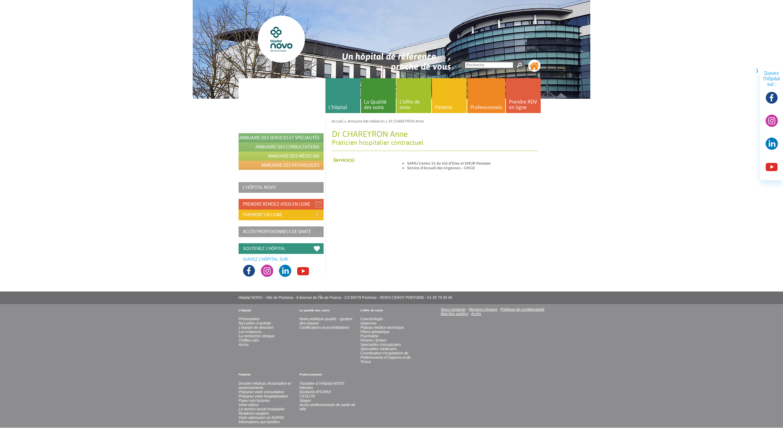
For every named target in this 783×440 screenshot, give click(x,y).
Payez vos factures (254, 400)
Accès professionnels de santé (277, 231)
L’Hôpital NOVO (259, 187)
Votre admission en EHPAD (261, 418)
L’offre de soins (409, 104)
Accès (476, 314)
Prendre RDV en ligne (523, 104)
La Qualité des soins (375, 104)
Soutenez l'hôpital (264, 248)
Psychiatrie (369, 336)
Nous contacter (453, 309)
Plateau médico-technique (382, 327)
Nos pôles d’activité (255, 323)
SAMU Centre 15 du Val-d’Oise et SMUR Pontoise (449, 163)
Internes (306, 388)
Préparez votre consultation (261, 392)
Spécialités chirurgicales (380, 345)
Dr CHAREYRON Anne (406, 121)
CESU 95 (307, 396)
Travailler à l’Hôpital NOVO (321, 383)
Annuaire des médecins (366, 121)
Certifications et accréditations (324, 327)
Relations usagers (254, 413)
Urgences (368, 323)
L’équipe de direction (256, 327)
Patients (443, 107)
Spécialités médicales (378, 349)
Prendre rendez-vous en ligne (276, 204)
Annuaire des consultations (287, 147)
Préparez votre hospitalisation (263, 396)
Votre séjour (249, 405)
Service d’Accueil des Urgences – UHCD (441, 168)
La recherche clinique (257, 336)
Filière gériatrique (375, 332)
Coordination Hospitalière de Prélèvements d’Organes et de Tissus (385, 357)
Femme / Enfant (373, 340)
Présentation (249, 319)
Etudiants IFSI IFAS (315, 392)
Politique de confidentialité (522, 309)
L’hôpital (337, 107)
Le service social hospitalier (262, 409)
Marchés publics (454, 314)
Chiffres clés (249, 340)
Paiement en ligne (262, 214)
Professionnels (486, 107)
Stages (305, 400)
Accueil (337, 121)
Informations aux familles (259, 422)
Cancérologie (371, 319)
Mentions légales (483, 309)
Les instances (250, 332)
